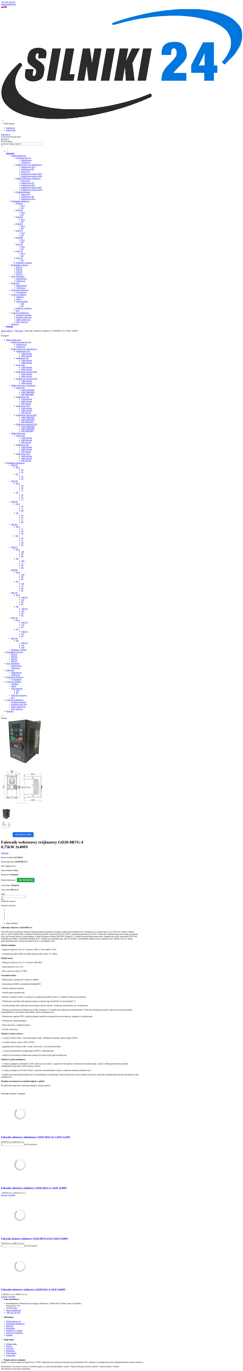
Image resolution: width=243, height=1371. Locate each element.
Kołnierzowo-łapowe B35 (31, 174)
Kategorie (5, 336)
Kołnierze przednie (23, 315)
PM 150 (19, 258)
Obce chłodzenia (18, 276)
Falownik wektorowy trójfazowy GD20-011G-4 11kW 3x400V (33, 1289)
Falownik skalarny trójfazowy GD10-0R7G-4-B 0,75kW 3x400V (34, 1238)
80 (22, 511)
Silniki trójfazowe (23, 192)
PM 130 (19, 251)
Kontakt (9, 1335)
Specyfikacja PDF (23, 835)
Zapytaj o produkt (8, 1195)
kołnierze (20, 297)
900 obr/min (26, 404)
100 (22, 552)
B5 (22, 208)
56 (22, 470)
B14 (23, 206)
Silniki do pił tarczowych (21, 342)
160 (22, 647)
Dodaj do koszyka (8, 901)
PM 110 (19, 244)
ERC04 (19, 274)
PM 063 (19, 224)
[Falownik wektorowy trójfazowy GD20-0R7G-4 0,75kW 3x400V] (23, 763)
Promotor (4, 853)
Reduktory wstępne (24, 263)
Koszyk (9, 1346)
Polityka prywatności (14, 1333)
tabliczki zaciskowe (24, 308)
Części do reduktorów (20, 313)
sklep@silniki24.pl (8, 4)
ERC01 (19, 267)
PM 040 (19, 210)
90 (22, 534)
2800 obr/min (26, 356)
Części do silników (18, 295)
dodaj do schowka (8, 905)
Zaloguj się (10, 128)
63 (22, 472)
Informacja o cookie (14, 1330)
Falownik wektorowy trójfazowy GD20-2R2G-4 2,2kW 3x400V (34, 1188)
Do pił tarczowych (23, 158)
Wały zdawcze (22, 322)
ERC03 (19, 272)
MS (22, 304)
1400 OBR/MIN (28, 390)
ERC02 (19, 269)
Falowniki (15, 283)
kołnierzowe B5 (27, 169)
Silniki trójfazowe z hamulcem (28, 178)
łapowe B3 (25, 172)
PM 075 (19, 231)
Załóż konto (11, 130)
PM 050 (19, 217)
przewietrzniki (22, 301)
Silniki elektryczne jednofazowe (29, 165)
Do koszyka (32, 1144)
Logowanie (10, 1355)
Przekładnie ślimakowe (20, 201)
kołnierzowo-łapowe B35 (31, 187)
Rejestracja (10, 1351)
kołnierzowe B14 (28, 167)
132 (22, 600)
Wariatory (15, 324)
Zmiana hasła (11, 1344)
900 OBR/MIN (27, 395)
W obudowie (21, 292)
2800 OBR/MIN (28, 392)
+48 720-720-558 (8, 2)
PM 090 (19, 238)
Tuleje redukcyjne (23, 320)
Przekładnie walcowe (19, 265)
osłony (19, 299)
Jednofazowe (26, 160)
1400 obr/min (26, 354)
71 (22, 490)
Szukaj (3, 718)
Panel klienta (11, 1353)
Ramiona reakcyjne (24, 317)
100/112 (24, 597)
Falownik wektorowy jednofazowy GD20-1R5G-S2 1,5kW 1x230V (35, 1137)
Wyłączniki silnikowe (19, 290)
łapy (18, 310)
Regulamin (10, 1328)
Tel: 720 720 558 (26, 880)
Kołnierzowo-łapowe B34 (31, 176)
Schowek (10, 1348)
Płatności (9, 1326)
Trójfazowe (25, 162)
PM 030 (19, 203)
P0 (22, 306)
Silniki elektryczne (18, 156)
